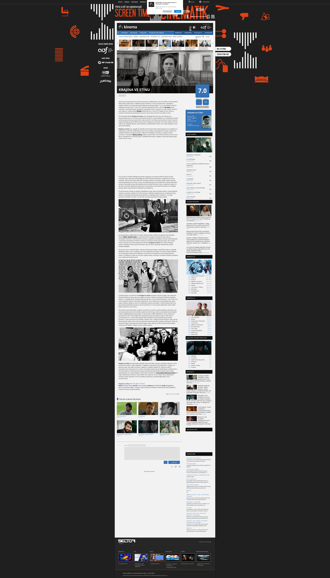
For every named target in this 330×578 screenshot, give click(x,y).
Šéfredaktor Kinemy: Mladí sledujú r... (151, 48)
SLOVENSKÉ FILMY (166, 36)
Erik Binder (171, 394)
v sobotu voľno (190, 476)
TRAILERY (143, 33)
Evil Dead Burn (195, 326)
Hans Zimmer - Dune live (188, 563)
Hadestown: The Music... (198, 321)
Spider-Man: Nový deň (197, 276)
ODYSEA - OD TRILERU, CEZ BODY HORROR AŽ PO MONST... (196, 521)
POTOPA (189, 507)
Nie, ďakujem (167, 11)
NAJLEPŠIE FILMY (144, 36)
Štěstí (125, 237)
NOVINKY (124, 33)
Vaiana (193, 285)
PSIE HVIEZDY (121, 416)
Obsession (194, 334)
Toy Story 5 (194, 323)
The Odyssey (195, 317)
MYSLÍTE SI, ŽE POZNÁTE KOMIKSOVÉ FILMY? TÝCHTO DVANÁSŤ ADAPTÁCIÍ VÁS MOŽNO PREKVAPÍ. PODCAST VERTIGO (198, 420)
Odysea (193, 278)
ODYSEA (188, 528)
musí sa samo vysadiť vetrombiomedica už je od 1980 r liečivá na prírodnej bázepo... (198, 498)
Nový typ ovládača (155, 563)
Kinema (127, 2)
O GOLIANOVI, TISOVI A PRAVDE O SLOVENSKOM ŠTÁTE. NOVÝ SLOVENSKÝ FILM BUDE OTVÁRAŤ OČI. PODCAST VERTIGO (198, 410)
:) (165, 462)
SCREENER (208, 33)
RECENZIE (133, 33)
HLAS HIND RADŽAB (192, 469)
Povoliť (178, 11)
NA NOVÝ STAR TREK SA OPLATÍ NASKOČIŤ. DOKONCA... (196, 514)
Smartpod (134, 2)
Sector (120, 2)
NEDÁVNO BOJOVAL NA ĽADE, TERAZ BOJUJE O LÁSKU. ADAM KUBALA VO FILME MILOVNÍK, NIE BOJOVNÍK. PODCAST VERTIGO (198, 389)
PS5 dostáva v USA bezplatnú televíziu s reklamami (140, 565)
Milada (139, 111)
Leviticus (193, 361)
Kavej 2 (193, 279)
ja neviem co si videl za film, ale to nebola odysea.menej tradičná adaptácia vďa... (197, 524)
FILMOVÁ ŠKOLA (128, 36)
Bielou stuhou (137, 135)
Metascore (199, 98)
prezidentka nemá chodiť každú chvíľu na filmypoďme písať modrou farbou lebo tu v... (197, 481)
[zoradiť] (179, 466)
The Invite (194, 328)
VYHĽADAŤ (198, 37)
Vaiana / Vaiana (195, 365)
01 (172, 466)
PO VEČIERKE (191, 159)
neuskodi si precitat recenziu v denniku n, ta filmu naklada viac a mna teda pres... (197, 504)
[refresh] (176, 466)
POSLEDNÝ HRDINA (192, 485)
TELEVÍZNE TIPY (155, 36)
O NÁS (207, 37)
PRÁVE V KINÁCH (177, 36)
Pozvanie (194, 293)
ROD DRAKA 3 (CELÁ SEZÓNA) (196, 188)
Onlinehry (143, 2)
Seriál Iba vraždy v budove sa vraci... (177, 48)
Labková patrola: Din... (197, 283)
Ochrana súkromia (127, 573)
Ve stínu (167, 107)
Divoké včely (132, 237)
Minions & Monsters (197, 325)
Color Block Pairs (123, 563)
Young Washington (196, 330)
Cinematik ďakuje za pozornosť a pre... (124, 48)
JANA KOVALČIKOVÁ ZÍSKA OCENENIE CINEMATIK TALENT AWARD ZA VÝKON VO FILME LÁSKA (198, 233)
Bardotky (194, 289)
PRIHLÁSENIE (206, 2)
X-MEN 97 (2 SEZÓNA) (193, 192)
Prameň (193, 367)
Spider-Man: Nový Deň (198, 360)
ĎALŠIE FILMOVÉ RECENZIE (130, 399)
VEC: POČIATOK (191, 479)
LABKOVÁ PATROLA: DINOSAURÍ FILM (197, 475)
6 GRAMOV (141, 416)
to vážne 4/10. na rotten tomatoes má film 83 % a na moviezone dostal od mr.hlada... (198, 460)
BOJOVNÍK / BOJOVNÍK (124, 434)
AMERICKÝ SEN (164, 434)
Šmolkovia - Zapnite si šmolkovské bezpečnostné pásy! (171, 565)
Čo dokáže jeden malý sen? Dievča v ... (165, 48)
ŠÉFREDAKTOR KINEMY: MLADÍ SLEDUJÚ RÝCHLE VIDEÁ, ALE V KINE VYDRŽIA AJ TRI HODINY (198, 218)
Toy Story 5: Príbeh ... (197, 287)
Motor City (194, 332)
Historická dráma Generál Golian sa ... (203, 48)
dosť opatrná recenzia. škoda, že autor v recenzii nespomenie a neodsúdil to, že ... (197, 471)
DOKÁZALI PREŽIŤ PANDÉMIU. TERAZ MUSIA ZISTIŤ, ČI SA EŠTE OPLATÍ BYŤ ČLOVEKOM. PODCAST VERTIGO (197, 225)
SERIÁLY (136, 36)
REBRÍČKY (178, 33)
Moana (193, 319)
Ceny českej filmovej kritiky (165, 373)
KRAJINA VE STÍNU (195, 113)
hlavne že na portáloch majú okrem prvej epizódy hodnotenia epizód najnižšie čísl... (197, 517)
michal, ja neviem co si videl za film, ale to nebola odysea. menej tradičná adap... (197, 530)
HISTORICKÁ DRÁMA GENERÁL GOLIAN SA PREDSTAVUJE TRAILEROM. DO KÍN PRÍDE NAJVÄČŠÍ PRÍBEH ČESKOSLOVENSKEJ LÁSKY (198, 249)
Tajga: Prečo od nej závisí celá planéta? (203, 564)
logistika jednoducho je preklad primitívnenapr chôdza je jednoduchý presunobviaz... (198, 487)
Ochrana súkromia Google (139, 573)
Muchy (193, 363)
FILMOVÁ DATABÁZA (156, 33)
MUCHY (162, 416)
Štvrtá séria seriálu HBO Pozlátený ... (190, 48)
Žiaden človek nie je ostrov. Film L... (137, 48)
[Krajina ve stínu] (148, 232)
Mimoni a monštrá (196, 281)
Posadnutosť (195, 291)
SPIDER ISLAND (191, 464)
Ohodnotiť (202, 107)
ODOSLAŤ (174, 462)
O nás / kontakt (150, 573)
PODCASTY (198, 33)
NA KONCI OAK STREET (145, 434)
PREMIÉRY (188, 33)
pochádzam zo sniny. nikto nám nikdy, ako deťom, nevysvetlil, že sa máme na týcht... (197, 510)
